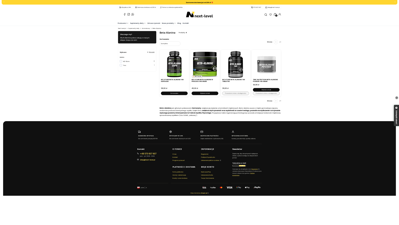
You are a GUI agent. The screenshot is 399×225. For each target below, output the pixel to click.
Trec (124, 65)
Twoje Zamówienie (207, 178)
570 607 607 (257, 7)
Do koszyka (174, 93)
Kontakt (175, 157)
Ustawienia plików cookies (210, 160)
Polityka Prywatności (208, 157)
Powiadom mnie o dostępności (235, 93)
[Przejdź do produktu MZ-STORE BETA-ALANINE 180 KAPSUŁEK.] (174, 64)
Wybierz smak (205, 93)
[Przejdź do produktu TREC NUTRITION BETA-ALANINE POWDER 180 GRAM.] (266, 64)
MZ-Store (126, 61)
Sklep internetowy (198, 193)
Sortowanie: (164, 39)
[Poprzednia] (4, 2)
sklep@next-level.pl (274, 7)
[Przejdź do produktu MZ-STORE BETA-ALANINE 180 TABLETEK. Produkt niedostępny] (235, 64)
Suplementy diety (133, 28)
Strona (269, 42)
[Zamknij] (396, 97)
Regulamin (204, 154)
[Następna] (395, 2)
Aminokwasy (146, 28)
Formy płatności (177, 172)
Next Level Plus (206, 172)
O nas (174, 154)
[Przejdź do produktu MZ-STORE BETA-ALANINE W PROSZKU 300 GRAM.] (205, 64)
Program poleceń (178, 160)
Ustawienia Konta (207, 175)
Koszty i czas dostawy (179, 178)
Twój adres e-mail (239, 163)
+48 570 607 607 (148, 153)
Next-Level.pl (122, 28)
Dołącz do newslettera (242, 165)
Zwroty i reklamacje (179, 175)
